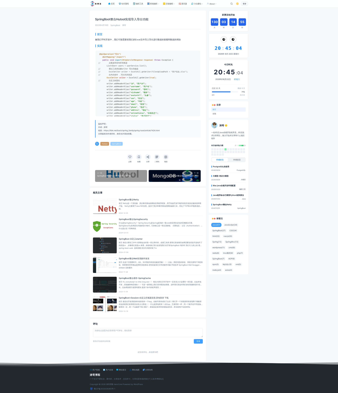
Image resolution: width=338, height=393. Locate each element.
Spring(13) (217, 242)
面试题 (184, 4)
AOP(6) (231, 259)
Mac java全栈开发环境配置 (224, 185)
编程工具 (139, 4)
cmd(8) (232, 247)
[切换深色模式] (237, 3)
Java (244, 199)
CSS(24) (233, 230)
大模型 (243, 180)
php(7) (240, 253)
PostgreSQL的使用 (221, 166)
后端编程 (169, 4)
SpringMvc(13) (232, 242)
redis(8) (215, 253)
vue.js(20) (228, 236)
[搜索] (231, 3)
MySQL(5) (227, 264)
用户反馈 (109, 370)
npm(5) (215, 264)
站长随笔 (125, 4)
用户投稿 (96, 370)
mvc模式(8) (228, 253)
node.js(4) (216, 270)
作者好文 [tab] (220, 160)
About (212, 4)
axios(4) (228, 270)
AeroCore (118, 384)
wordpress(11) (218, 247)
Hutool (104, 144)
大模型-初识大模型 (221, 176)
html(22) (216, 236)
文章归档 (149, 370)
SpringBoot (115, 25)
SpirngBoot (116, 144)
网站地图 (135, 370)
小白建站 (197, 4)
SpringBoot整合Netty (222, 204)
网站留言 (122, 370)
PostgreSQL (241, 170)
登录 (244, 4)
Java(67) (216, 225)
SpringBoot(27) (219, 230)
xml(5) (238, 264)
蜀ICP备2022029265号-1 (104, 389)
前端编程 (153, 4)
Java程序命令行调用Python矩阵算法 (228, 195)
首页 (113, 4)
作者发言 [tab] (237, 160)
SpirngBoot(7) (218, 259)
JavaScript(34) (230, 225)
